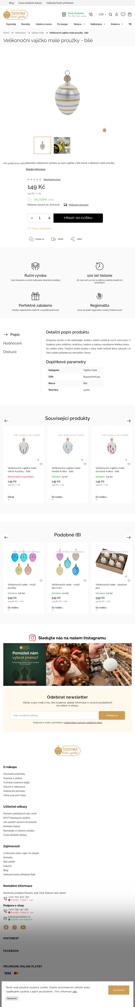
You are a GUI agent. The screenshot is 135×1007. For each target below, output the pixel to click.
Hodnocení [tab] (12, 343)
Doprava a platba (12, 778)
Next (129, 421)
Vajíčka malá (90, 370)
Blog (11, 3)
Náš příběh (9, 861)
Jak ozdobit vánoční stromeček (20, 822)
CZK (101, 14)
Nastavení (12, 998)
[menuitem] (11, 24)
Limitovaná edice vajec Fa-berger (21, 853)
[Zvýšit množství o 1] (49, 218)
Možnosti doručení (78, 204)
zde (75, 991)
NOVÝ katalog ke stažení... (17, 818)
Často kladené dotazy (30, 3)
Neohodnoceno (52, 179)
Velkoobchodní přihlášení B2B (19, 874)
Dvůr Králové (77, 14)
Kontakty (8, 857)
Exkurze (7, 866)
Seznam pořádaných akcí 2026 (19, 813)
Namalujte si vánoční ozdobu (18, 830)
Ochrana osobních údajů (16, 782)
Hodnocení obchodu (14, 791)
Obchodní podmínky (14, 774)
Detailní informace (35, 169)
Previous (6, 421)
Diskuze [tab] (10, 352)
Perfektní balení (11, 826)
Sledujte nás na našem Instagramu (72, 637)
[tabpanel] (23, 464)
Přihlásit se (112, 715)
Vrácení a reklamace (14, 786)
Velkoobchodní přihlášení (59, 3)
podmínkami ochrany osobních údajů (83, 722)
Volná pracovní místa (14, 795)
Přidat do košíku (78, 218)
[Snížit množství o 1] (32, 218)
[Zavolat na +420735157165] (91, 14)
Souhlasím (119, 990)
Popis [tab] (15, 334)
